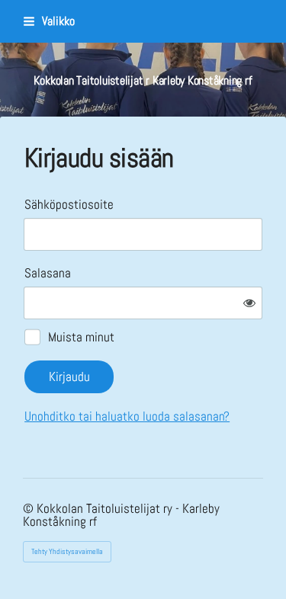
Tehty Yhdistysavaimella (67, 551)
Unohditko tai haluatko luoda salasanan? (127, 416)
